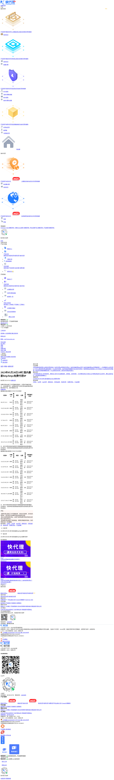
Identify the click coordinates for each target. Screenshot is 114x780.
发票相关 (18, 603)
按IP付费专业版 (7, 100)
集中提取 (5, 97)
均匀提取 (5, 91)
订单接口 (11, 304)
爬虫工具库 (12, 316)
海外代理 (22, 255)
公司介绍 (3, 609)
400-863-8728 (4, 323)
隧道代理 (6, 255)
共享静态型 (7, 133)
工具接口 (22, 304)
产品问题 (11, 268)
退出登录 (8, 351)
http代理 (18, 523)
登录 (2, 347)
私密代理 (11, 255)
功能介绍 (9, 259)
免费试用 (3, 389)
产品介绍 (6, 254)
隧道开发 (6, 286)
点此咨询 (9, 622)
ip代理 (13, 523)
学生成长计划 (12, 599)
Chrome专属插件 (20, 599)
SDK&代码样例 (11, 311)
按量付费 (5, 64)
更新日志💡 (10, 271)
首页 (2, 366)
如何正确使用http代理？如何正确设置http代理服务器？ (86, 367)
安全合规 (8, 609)
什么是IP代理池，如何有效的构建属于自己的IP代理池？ (68, 369)
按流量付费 (6, 184)
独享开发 (16, 286)
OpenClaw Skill (29, 599)
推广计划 (13, 609)
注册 (4, 350)
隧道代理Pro (4, 593)
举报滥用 (24, 609)
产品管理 (3, 32)
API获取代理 (10, 289)
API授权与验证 (11, 308)
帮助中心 (9, 249)
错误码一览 (10, 296)
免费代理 (10, 366)
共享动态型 (6, 127)
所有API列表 (7, 303)
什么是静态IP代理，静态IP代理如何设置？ (62, 370)
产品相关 (8, 603)
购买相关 (3, 603)
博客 (5, 366)
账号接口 (6, 304)
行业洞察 (18, 525)
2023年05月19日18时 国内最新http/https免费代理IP (46, 378)
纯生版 (18, 149)
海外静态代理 (12, 596)
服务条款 (28, 606)
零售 (4, 222)
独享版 (5, 130)
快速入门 (9, 279)
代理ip (8, 523)
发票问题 (22, 268)
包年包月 (5, 34)
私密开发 (11, 286)
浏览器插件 (9, 261)
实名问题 (16, 268)
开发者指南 (14, 606)
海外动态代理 (4, 596)
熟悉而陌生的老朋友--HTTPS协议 (93, 369)
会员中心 (3, 351)
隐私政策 (33, 606)
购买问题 (6, 268)
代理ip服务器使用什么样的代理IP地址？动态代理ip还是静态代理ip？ (51, 367)
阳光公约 (39, 606)
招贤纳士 (29, 609)
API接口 (8, 606)
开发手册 (6, 284)
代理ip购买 (57, 382)
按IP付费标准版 (8, 94)
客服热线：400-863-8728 (7, 714)
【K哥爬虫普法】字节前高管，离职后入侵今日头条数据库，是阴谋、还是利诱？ (55, 373)
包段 (4, 219)
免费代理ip (12, 525)
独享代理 (16, 255)
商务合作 (18, 609)
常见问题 (6, 266)
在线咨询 (3, 778)
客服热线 (8, 778)
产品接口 (16, 304)
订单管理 (3, 358)
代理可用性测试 (11, 293)
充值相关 (13, 603)
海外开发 (22, 286)
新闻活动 (24, 523)
